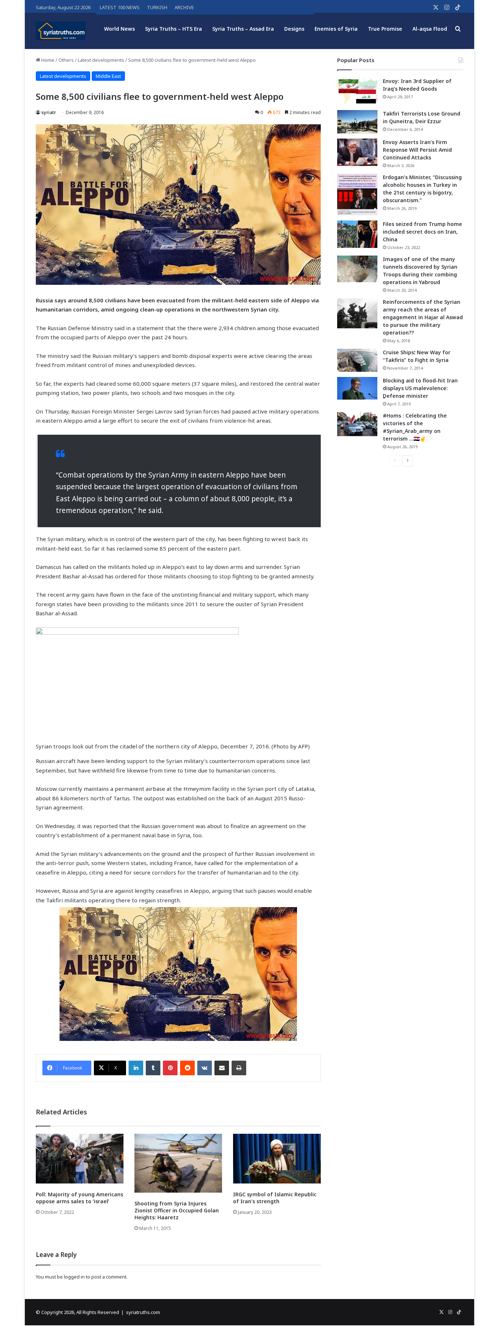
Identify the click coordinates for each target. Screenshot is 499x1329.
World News (119, 28)
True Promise (385, 28)
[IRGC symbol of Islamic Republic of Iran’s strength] (277, 1158)
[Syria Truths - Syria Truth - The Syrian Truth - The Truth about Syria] (60, 31)
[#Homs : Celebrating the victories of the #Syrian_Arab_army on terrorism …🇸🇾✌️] (357, 424)
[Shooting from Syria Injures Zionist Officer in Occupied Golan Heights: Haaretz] (178, 1163)
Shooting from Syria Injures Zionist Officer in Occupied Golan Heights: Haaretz (176, 1210)
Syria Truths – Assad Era (243, 28)
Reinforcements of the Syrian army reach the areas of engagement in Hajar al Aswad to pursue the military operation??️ (423, 317)
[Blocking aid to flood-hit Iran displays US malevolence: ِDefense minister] (357, 388)
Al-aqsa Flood (429, 28)
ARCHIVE (184, 7)
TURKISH (157, 7)
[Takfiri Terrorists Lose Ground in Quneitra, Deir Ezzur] (357, 121)
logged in (74, 1276)
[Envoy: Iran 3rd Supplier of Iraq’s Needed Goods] (357, 91)
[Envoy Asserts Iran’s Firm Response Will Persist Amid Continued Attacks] (357, 152)
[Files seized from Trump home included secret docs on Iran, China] (357, 234)
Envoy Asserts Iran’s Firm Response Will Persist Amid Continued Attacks (417, 150)
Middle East (108, 76)
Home (47, 60)
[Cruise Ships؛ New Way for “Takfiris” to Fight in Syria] (357, 360)
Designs (294, 28)
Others (66, 60)
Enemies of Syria (336, 28)
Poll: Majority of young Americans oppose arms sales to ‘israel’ (79, 1198)
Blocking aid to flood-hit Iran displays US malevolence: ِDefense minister (420, 388)
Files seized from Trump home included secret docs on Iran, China (422, 231)
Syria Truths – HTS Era (173, 28)
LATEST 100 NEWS (120, 7)
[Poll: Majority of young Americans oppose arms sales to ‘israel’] (79, 1158)
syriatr (48, 112)
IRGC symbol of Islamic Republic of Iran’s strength (274, 1198)
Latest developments (101, 60)
